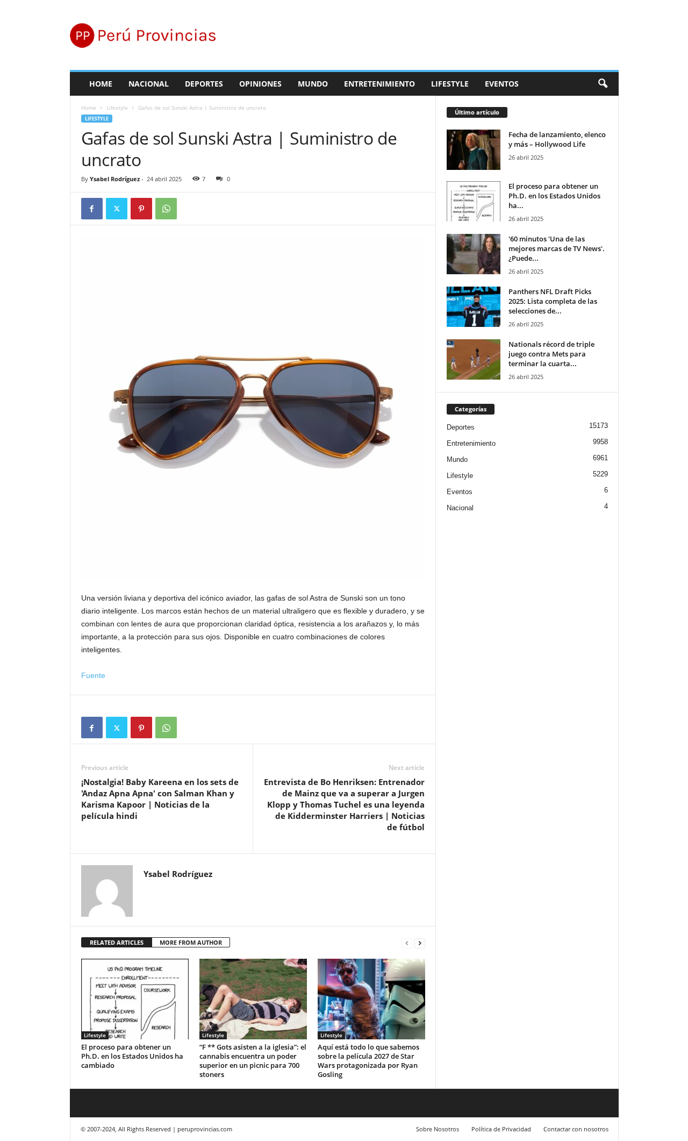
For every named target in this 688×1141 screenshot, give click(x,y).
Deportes (204, 84)
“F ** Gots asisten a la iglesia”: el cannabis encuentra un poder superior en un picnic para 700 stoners (252, 1060)
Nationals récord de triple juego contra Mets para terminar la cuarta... (551, 353)
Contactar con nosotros (575, 1129)
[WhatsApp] (166, 208)
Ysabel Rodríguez (115, 179)
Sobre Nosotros (437, 1129)
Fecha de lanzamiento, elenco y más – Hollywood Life (557, 139)
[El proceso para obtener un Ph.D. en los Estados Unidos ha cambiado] (135, 999)
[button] (602, 84)
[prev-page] (407, 943)
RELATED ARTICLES (117, 942)
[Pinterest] (141, 208)
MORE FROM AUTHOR (191, 942)
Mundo (313, 84)
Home (100, 84)
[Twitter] (116, 208)
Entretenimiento (379, 84)
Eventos (502, 84)
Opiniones (260, 84)
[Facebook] (92, 208)
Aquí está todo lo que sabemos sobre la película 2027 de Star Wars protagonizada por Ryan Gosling (368, 1060)
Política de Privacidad (501, 1129)
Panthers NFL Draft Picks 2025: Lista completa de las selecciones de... (552, 301)
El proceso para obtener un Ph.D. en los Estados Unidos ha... (554, 195)
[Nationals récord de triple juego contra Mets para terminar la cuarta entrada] (473, 359)
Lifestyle (450, 84)
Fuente (93, 675)
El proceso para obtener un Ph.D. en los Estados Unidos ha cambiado (132, 1056)
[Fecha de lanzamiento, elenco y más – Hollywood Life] (473, 150)
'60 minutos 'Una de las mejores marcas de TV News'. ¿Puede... (556, 248)
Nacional (148, 84)
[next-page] (419, 943)
